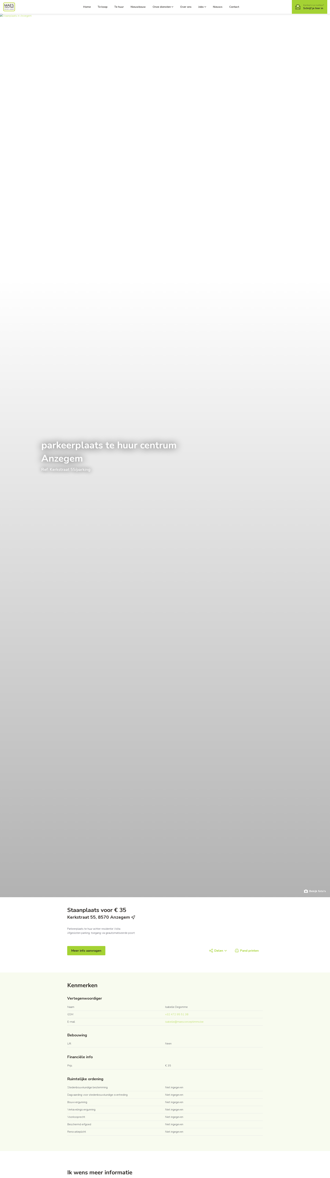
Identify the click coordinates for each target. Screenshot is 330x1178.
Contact (234, 7)
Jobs (201, 7)
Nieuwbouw (138, 7)
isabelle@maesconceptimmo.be (184, 1022)
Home (87, 7)
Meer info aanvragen (86, 951)
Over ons (185, 7)
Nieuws (217, 7)
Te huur (119, 7)
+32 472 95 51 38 (176, 1014)
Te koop (102, 7)
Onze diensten (162, 7)
